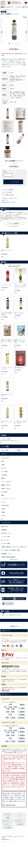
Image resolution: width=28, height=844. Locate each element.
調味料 (6, 9)
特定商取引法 (20, 824)
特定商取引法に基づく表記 (8, 202)
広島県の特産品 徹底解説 (8, 557)
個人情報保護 (8, 827)
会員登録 (8, 817)
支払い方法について (8, 821)
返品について (5, 200)
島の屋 (24, 17)
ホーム (2, 9)
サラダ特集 (8, 192)
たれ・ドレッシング (13, 9)
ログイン (20, 817)
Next (26, 32)
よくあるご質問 (5, 543)
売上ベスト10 (5, 540)
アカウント (20, 814)
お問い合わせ (8, 814)
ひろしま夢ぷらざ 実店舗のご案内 (10, 550)
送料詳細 (26, 7)
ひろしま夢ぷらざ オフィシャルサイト (8, 841)
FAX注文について (6, 533)
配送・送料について (20, 821)
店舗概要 (3, 530)
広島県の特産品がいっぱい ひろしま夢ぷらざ (13, 547)
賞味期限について (6, 553)
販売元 (7, 194)
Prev (2, 32)
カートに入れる (14, 181)
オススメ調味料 (9, 189)
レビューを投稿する (14, 223)
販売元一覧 (4, 526)
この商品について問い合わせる (9, 198)
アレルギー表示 (5, 537)
